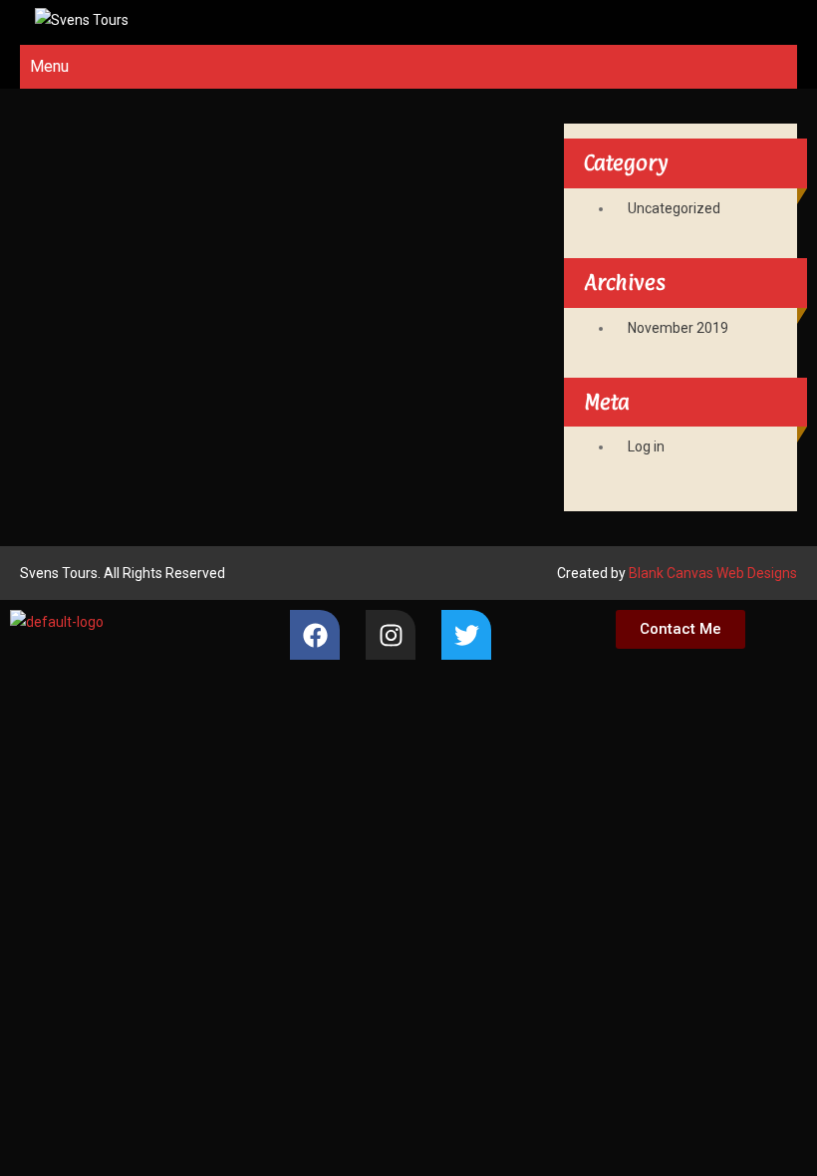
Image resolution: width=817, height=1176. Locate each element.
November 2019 (678, 328)
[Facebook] (315, 635)
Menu (49, 66)
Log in (646, 446)
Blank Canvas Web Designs (713, 573)
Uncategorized (674, 208)
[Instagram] (390, 635)
